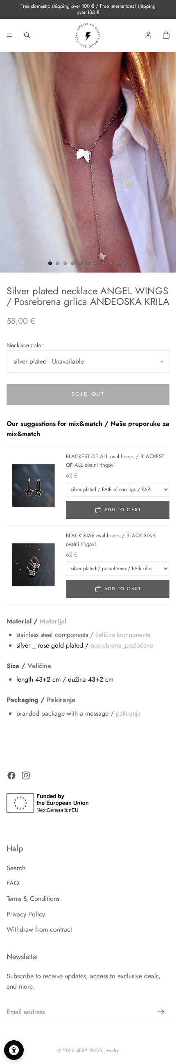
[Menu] (9, 35)
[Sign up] (160, 1012)
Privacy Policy (26, 914)
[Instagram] (26, 776)
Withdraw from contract (39, 929)
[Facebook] (11, 776)
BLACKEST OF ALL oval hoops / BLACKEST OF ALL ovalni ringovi (115, 460)
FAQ (13, 883)
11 (126, 263)
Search (16, 868)
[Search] (27, 35)
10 (118, 263)
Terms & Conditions (33, 899)
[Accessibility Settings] (14, 1050)
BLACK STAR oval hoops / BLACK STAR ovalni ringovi (110, 540)
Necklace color (25, 345)
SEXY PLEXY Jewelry (97, 1050)
